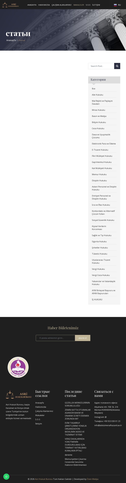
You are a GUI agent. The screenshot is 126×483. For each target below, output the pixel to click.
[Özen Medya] (19, 394)
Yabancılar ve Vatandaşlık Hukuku (103, 283)
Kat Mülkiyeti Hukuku (102, 168)
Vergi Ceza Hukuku (101, 275)
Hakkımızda (40, 407)
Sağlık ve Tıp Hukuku (101, 235)
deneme (68, 455)
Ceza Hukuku (98, 128)
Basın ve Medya (99, 116)
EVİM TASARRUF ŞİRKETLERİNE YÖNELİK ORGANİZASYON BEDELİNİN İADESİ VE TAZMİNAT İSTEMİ (76, 429)
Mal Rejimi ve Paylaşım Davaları (102, 102)
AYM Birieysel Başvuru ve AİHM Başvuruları (103, 292)
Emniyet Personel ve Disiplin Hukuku (101, 197)
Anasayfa (11, 40)
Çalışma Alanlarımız (44, 411)
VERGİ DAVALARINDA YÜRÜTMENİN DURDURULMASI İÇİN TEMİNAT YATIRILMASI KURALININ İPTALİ (75, 445)
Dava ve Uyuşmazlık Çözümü (101, 136)
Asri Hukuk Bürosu (44, 479)
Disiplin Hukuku (99, 180)
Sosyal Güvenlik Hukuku (103, 220)
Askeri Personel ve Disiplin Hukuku (104, 188)
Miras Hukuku (98, 110)
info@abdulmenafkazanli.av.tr (108, 425)
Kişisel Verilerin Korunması (99, 228)
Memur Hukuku (99, 174)
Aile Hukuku (97, 94)
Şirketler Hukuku (100, 247)
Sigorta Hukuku (99, 241)
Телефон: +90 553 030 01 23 (107, 421)
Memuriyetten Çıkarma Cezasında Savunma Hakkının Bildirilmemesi (76, 462)
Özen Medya (92, 479)
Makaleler (40, 415)
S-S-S (37, 419)
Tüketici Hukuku (99, 253)
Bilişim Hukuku (99, 122)
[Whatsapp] (6, 476)
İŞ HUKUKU (97, 299)
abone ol (83, 338)
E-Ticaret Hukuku (100, 149)
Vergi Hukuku (98, 269)
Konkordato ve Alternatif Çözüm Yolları (103, 212)
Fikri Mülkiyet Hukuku (102, 156)
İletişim (38, 423)
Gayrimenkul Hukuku (101, 162)
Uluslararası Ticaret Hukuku (101, 261)
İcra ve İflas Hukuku (101, 205)
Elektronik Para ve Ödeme (104, 143)
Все (93, 88)
